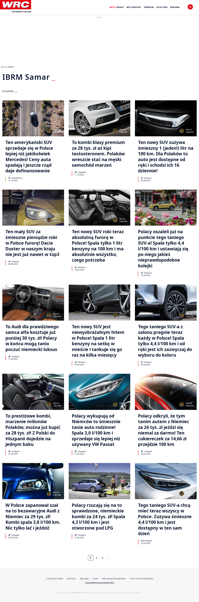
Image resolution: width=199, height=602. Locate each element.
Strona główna (54, 578)
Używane (81, 172)
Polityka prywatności (141, 578)
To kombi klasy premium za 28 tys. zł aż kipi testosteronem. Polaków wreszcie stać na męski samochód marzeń (98, 153)
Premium (149, 7)
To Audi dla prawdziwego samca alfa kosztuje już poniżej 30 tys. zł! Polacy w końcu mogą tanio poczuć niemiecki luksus (32, 338)
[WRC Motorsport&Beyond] (16, 14)
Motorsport (134, 7)
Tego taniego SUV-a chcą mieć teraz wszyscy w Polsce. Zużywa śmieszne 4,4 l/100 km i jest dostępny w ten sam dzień (165, 519)
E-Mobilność (16, 178)
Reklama (175, 7)
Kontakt (71, 578)
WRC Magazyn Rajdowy (114, 578)
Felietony (162, 7)
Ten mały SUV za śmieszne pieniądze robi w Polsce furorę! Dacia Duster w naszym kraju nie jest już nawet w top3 (32, 243)
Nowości (148, 178)
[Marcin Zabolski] (49, 130)
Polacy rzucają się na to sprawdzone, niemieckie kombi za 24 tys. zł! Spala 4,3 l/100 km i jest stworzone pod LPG (98, 516)
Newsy (117, 7)
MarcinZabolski (57, 130)
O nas (95, 578)
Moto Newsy (146, 540)
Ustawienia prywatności (99, 582)
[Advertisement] (58, 42)
